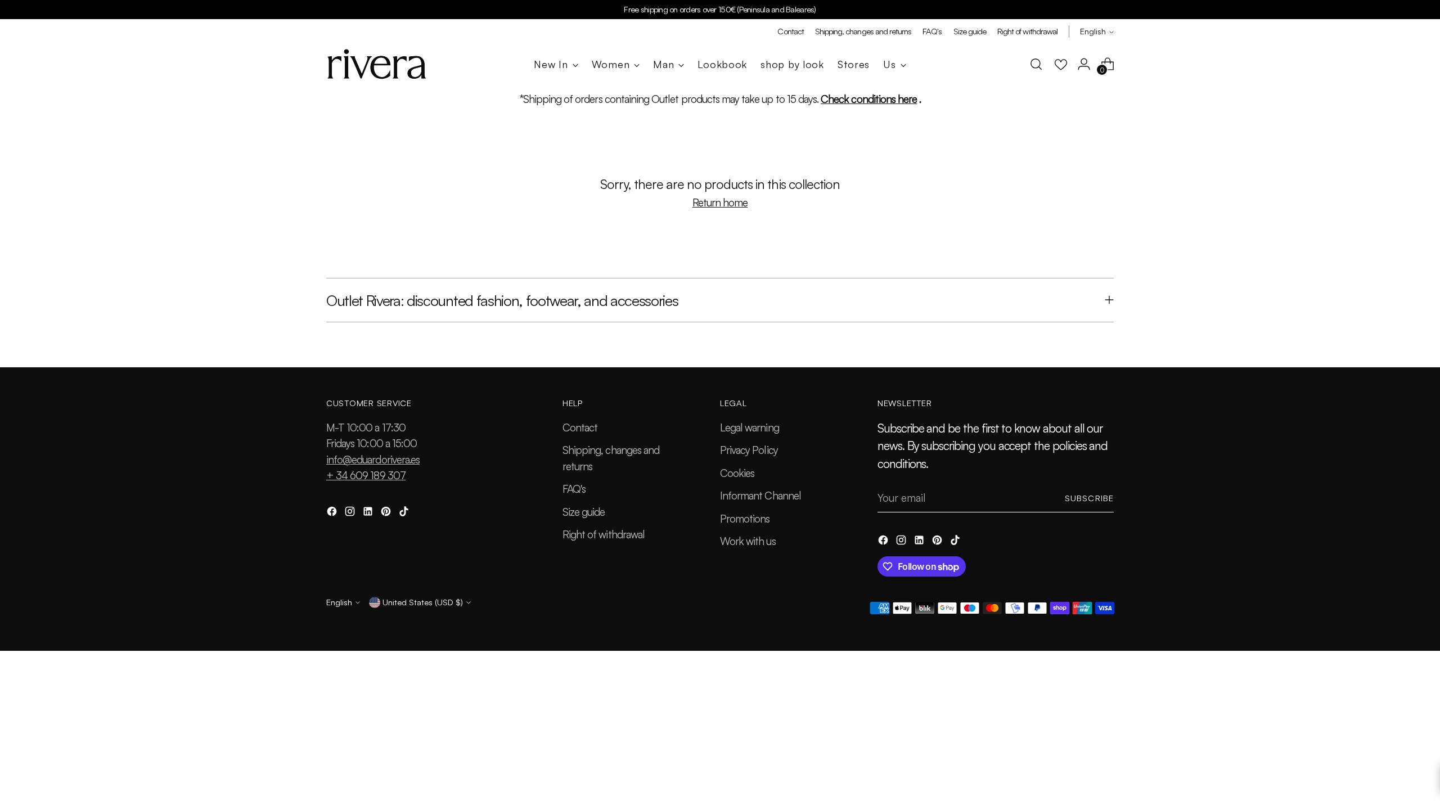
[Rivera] (377, 64)
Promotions (745, 518)
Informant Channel (760, 495)
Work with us (748, 541)
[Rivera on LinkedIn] (369, 513)
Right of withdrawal (603, 534)
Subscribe (1089, 498)
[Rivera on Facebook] (333, 513)
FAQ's (574, 489)
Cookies (737, 473)
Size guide (583, 512)
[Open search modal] (1036, 64)
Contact (579, 427)
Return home (720, 202)
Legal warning (749, 427)
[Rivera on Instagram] (351, 513)
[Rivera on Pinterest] (387, 513)
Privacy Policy (749, 450)
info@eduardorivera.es (373, 459)
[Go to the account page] (1084, 64)
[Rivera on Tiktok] (405, 513)
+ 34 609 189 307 (366, 475)
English (1093, 31)
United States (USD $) (422, 602)
